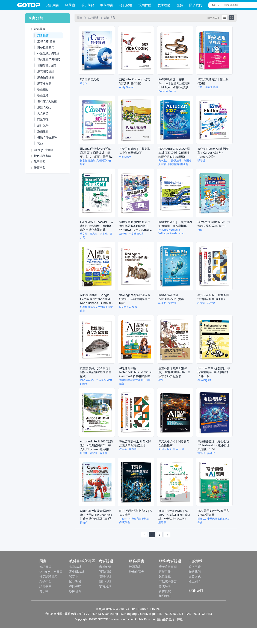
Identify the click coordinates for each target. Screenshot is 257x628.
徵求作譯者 (136, 572)
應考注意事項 (168, 567)
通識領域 (105, 572)
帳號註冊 (165, 572)
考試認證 (125, 5)
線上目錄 (195, 567)
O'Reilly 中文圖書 (51, 572)
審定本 (73, 576)
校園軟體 (144, 5)
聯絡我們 (195, 572)
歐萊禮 (70, 5)
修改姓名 (165, 586)
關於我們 (195, 5)
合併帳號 (165, 591)
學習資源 (105, 586)
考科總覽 (105, 567)
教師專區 (75, 586)
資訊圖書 (52, 5)
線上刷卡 (195, 581)
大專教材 (75, 567)
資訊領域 (105, 576)
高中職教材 (76, 572)
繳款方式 (195, 576)
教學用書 (106, 5)
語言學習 (45, 586)
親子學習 (87, 5)
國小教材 (75, 581)
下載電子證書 (168, 581)
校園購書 (135, 567)
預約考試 (165, 596)
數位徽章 (165, 576)
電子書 (43, 591)
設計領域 (105, 581)
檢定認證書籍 (48, 576)
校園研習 (75, 591)
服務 (180, 5)
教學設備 (164, 5)
